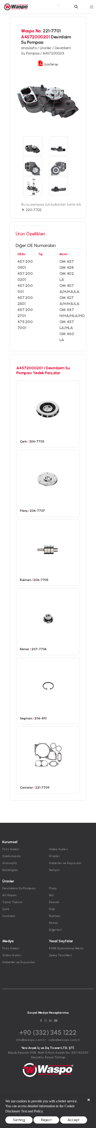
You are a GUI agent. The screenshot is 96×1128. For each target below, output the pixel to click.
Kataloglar (10, 870)
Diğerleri (55, 930)
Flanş (53, 888)
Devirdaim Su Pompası (19, 888)
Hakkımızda (11, 856)
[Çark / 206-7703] (48, 408)
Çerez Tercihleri (60, 955)
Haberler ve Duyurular (65, 863)
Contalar (8, 916)
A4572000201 (53, 53)
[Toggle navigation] (92, 6)
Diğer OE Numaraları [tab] (36, 245)
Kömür (53, 923)
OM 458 (66, 267)
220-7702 (33, 210)
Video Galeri (58, 849)
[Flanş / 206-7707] (48, 477)
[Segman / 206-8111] (48, 685)
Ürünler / (47, 48)
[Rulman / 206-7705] (48, 547)
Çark (5, 909)
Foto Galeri (10, 849)
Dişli (52, 909)
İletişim (54, 870)
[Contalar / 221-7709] (48, 754)
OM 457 (66, 261)
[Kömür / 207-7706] (48, 616)
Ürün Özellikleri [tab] (30, 233)
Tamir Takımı (12, 902)
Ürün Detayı (50, 64)
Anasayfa (9, 863)
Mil (51, 895)
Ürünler (54, 856)
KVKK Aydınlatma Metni (66, 948)
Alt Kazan (9, 895)
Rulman (54, 916)
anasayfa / (30, 48)
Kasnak (54, 902)
